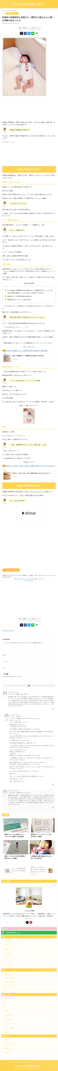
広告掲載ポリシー (29, 1062)
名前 (4, 655)
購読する (6, 928)
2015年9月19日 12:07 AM (13, 692)
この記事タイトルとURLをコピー (30, 28)
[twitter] (21, 33)
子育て (6, 970)
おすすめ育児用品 (9, 998)
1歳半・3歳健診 (9, 1028)
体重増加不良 (8, 1015)
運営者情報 (10, 1062)
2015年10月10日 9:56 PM (13, 790)
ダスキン (6, 957)
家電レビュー (7, 949)
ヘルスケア (7, 962)
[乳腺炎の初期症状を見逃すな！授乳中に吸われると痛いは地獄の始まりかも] (29, 33)
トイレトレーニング (10, 1024)
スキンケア (7, 1002)
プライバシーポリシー (38, 1062)
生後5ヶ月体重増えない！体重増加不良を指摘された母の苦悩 (26, 350)
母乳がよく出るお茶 (9, 1044)
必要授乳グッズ (8, 1039)
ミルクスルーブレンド (37, 492)
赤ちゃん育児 (7, 994)
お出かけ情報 (7, 953)
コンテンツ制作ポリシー (19, 1062)
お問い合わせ (47, 1062)
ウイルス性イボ (9, 966)
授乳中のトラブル (9, 1052)
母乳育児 (12, 630)
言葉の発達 (8, 1019)
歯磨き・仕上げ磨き (9, 986)
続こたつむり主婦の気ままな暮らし (29, 4)
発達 (5, 1007)
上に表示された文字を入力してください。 (13, 676)
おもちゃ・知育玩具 (9, 982)
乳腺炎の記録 (7, 630)
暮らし (6, 936)
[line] (32, 33)
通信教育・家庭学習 (9, 978)
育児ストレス (7, 1032)
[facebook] (25, 33)
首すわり (7, 1011)
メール (5, 661)
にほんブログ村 (29, 580)
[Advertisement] (29, 108)
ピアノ (6, 991)
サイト (4, 667)
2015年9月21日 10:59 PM (15, 714)
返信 (53, 708)
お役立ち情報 (7, 940)
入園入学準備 (7, 973)
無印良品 (6, 944)
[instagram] (30, 922)
